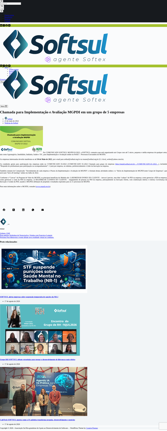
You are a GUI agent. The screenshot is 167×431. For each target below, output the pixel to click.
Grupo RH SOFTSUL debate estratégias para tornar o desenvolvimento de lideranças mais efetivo (37, 359)
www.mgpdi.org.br (43, 186)
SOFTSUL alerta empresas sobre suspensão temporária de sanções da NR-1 (29, 297)
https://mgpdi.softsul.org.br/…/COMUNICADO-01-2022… (136, 164)
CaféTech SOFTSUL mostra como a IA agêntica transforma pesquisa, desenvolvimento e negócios (37, 420)
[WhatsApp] (33, 210)
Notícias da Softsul (11, 123)
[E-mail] (43, 210)
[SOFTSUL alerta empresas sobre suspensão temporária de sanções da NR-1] (43, 292)
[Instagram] (4, 26)
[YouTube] (9, 26)
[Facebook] (6, 26)
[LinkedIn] (1, 26)
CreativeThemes (92, 428)
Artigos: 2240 (5, 233)
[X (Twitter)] (14, 210)
